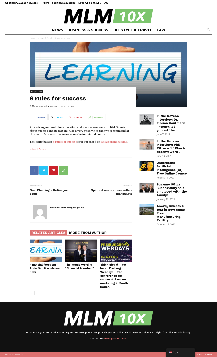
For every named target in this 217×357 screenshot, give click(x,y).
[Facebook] (34, 170)
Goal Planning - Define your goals (50, 191)
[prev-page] (31, 293)
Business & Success (64, 3)
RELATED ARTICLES (48, 233)
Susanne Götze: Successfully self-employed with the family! (172, 189)
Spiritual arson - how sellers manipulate (111, 191)
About (200, 354)
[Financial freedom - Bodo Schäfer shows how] (46, 251)
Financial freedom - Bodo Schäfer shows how (45, 268)
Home (32, 38)
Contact (208, 354)
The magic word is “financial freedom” (79, 266)
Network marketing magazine (45, 106)
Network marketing (114, 142)
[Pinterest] (53, 170)
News (46, 3)
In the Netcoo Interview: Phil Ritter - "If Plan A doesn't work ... (171, 146)
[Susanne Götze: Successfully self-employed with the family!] (147, 188)
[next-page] (36, 293)
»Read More (38, 149)
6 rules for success (65, 142)
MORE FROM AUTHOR (88, 233)
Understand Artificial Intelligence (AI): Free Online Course (172, 168)
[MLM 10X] (108, 16)
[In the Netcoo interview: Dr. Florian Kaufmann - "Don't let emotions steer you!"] (147, 119)
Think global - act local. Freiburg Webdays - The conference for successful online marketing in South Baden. (114, 276)
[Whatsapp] (63, 170)
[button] (208, 30)
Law (106, 3)
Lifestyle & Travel (89, 3)
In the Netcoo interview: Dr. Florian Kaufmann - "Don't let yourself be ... (171, 123)
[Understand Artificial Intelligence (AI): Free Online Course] (147, 166)
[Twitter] (43, 170)
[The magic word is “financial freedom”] (81, 251)
